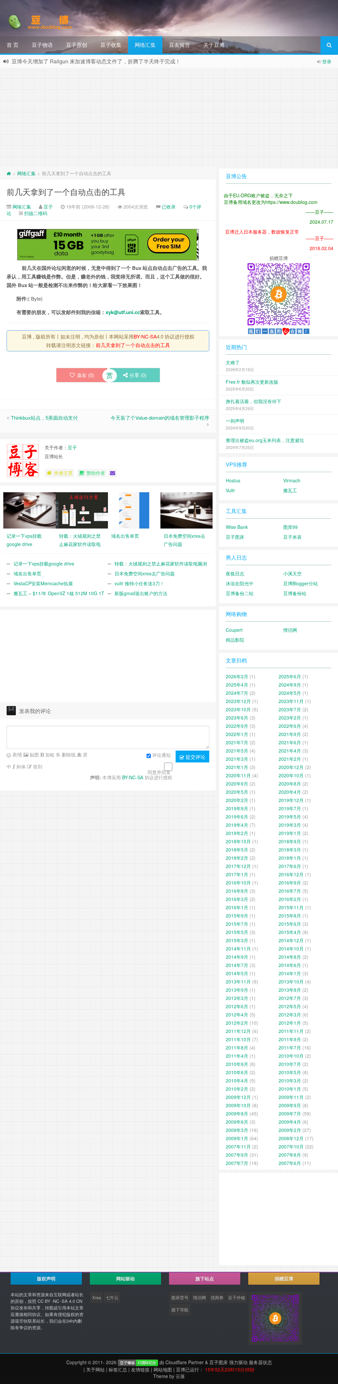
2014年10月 (291, 948)
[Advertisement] (169, 117)
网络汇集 (145, 44)
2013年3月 (237, 998)
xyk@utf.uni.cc (123, 312)
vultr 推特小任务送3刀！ (139, 583)
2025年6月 (290, 676)
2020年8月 (290, 783)
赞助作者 (95, 472)
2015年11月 (291, 907)
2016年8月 (237, 890)
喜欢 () (85, 374)
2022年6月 (290, 726)
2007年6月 (290, 1163)
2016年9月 (290, 882)
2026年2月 (237, 676)
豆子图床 (235, 536)
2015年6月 (290, 923)
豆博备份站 (294, 593)
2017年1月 (237, 874)
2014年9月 (237, 956)
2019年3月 (290, 824)
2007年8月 (290, 1154)
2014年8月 (290, 956)
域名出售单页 (27, 573)
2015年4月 (290, 932)
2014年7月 (237, 965)
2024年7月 (237, 693)
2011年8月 (237, 1047)
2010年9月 (237, 1064)
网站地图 (162, 1369)
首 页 (12, 44)
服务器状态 (260, 1362)
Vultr (230, 490)
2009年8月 (237, 1113)
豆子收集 (110, 44)
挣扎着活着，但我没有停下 (253, 401)
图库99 (290, 527)
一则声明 (235, 420)
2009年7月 (290, 1113)
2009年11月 (291, 1097)
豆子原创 (76, 44)
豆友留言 (179, 44)
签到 (37, 766)
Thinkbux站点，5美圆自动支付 (44, 417)
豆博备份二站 (240, 593)
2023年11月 (291, 701)
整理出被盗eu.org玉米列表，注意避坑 (265, 440)
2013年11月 (238, 981)
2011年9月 (290, 1039)
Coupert (234, 630)
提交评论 (194, 756)
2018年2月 (237, 857)
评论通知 (161, 755)
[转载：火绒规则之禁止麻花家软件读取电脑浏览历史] (82, 509)
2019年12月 (291, 800)
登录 (326, 61)
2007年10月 (291, 1146)
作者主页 (63, 472)
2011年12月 (238, 1031)
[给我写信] (112, 473)
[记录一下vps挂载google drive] (29, 509)
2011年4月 (237, 1055)
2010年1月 (290, 1088)
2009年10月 (238, 1105)
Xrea (96, 1297)
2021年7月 (237, 742)
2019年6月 (237, 816)
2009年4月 (290, 1121)
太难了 (233, 362)
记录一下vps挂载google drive (44, 563)
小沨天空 (292, 573)
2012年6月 (237, 1006)
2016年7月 (290, 890)
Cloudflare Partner (184, 1362)
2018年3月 (290, 849)
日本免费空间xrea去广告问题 (145, 573)
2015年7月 (237, 923)
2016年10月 (238, 882)
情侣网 (290, 630)
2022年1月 (237, 734)
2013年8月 (290, 989)
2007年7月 (237, 1163)
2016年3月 (237, 899)
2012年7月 (290, 998)
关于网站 (95, 1369)
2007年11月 (238, 1146)
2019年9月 (237, 808)
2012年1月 (290, 1022)
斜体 (20, 766)
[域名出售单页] (134, 509)
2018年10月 (238, 841)
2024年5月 (290, 693)
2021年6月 (290, 742)
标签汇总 (118, 1369)
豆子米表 (292, 536)
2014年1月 (290, 973)
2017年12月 (238, 866)
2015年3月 (237, 940)
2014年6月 (290, 965)
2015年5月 (237, 932)
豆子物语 (42, 44)
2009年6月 (237, 1121)
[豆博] (138, 1362)
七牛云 (112, 1297)
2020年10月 (291, 775)
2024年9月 (290, 684)
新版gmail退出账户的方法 (141, 593)
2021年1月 (237, 767)
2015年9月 (237, 915)
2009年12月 (238, 1097)
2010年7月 (290, 1064)
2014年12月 (291, 940)
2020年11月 (238, 775)
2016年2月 (290, 899)
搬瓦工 (290, 490)
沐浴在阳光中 (240, 583)
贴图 (33, 754)
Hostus (233, 480)
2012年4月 (237, 1014)
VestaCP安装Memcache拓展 (43, 583)
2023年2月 (290, 717)
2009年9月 (290, 1105)
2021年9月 (290, 734)
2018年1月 (290, 857)
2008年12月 (291, 1138)
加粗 (49, 754)
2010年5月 (290, 1072)
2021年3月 (237, 759)
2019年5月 (290, 816)
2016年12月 (291, 874)
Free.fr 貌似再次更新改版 (252, 381)
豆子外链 (236, 1297)
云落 (180, 1376)
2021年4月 (290, 750)
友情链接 (140, 1369)
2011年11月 (291, 1031)
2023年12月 (238, 701)
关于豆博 (213, 44)
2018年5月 (237, 849)
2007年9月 (237, 1154)
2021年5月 (237, 750)
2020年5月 (237, 792)
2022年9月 (237, 726)
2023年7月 (290, 709)
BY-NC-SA (145, 336)
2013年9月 (237, 989)
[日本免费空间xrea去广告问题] (186, 509)
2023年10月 (238, 709)
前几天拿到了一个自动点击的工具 (66, 191)
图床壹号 (179, 1297)
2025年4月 (237, 684)
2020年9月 (237, 783)
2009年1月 (237, 1138)
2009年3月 (237, 1130)
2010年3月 (290, 1080)
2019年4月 (237, 824)
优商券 (217, 1297)
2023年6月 (237, 717)
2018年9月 (290, 841)
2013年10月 (291, 981)
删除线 (68, 754)
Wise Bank (237, 527)
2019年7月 (290, 808)
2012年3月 (290, 1014)
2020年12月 (291, 767)
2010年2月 (237, 1088)
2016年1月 (237, 907)
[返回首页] (9, 173)
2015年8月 (290, 915)
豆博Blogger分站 (300, 583)
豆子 (48, 206)
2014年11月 (238, 948)
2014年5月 (237, 973)
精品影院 (235, 639)
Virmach (291, 480)
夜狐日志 (235, 573)
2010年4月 (237, 1080)
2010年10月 (291, 1055)
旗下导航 (179, 1309)
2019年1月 (290, 833)
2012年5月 (290, 1006)
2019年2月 (237, 833)
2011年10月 (238, 1039)
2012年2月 (237, 1022)
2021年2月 (290, 759)
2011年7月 (290, 1047)
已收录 (169, 206)
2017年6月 (290, 866)
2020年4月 (290, 792)
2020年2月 (237, 800)
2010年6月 (237, 1072)
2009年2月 (290, 1130)
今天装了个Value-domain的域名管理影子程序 (160, 417)
